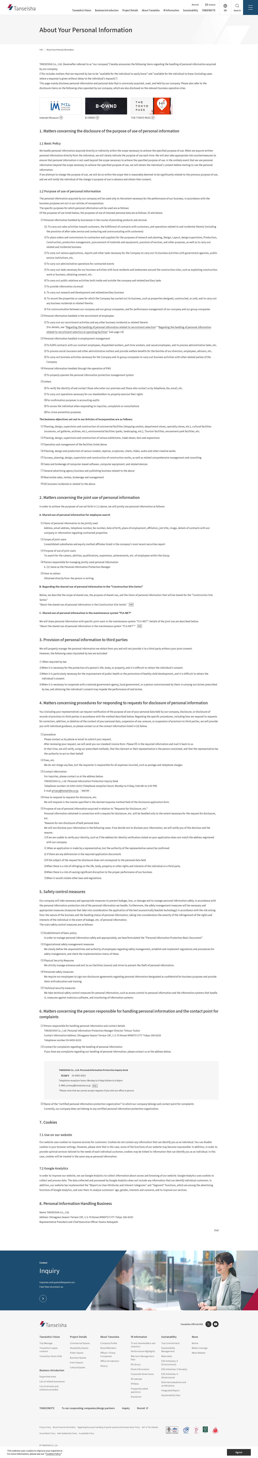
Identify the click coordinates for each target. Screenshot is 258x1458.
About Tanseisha (151, 10)
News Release (198, 1352)
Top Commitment (170, 1343)
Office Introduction (109, 1360)
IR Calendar (136, 1378)
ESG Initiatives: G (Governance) (169, 1375)
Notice (195, 1343)
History (104, 1365)
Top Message (46, 1343)
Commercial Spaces (80, 1343)
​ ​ (86, 604)
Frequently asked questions (139, 1390)
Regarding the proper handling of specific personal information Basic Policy (108, 1427)
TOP (41, 49)
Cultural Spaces (77, 1367)
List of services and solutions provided (48, 1388)
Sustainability (190, 10)
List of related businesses (52, 1381)
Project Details (130, 10)
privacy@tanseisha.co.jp (65, 790)
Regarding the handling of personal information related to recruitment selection (111, 327)
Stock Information (140, 1369)
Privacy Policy (45, 1427)
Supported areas (47, 1376)
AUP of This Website (150, 1427)
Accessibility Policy (86, 1433)
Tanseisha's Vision (81, 10)
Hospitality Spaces (79, 1347)
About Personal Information (64, 1427)
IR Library (135, 1364)
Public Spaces (76, 1352)
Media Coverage (200, 1347)
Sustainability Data (170, 1395)
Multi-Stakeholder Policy (67, 1433)
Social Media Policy (47, 1433)
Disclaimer (136, 1396)
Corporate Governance (142, 1373)
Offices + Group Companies (107, 1354)
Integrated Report (170, 1390)
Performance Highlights (143, 1351)
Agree (238, 1452)
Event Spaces (76, 1362)
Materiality (166, 1356)
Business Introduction (107, 10)
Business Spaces (78, 1357)
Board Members (108, 1347)
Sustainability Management (168, 1349)
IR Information (171, 10)
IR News (135, 1383)
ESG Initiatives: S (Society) (174, 1369)
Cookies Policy (53, 1453)
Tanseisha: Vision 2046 (50, 1356)
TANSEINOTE (208, 10)
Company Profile (108, 1343)
